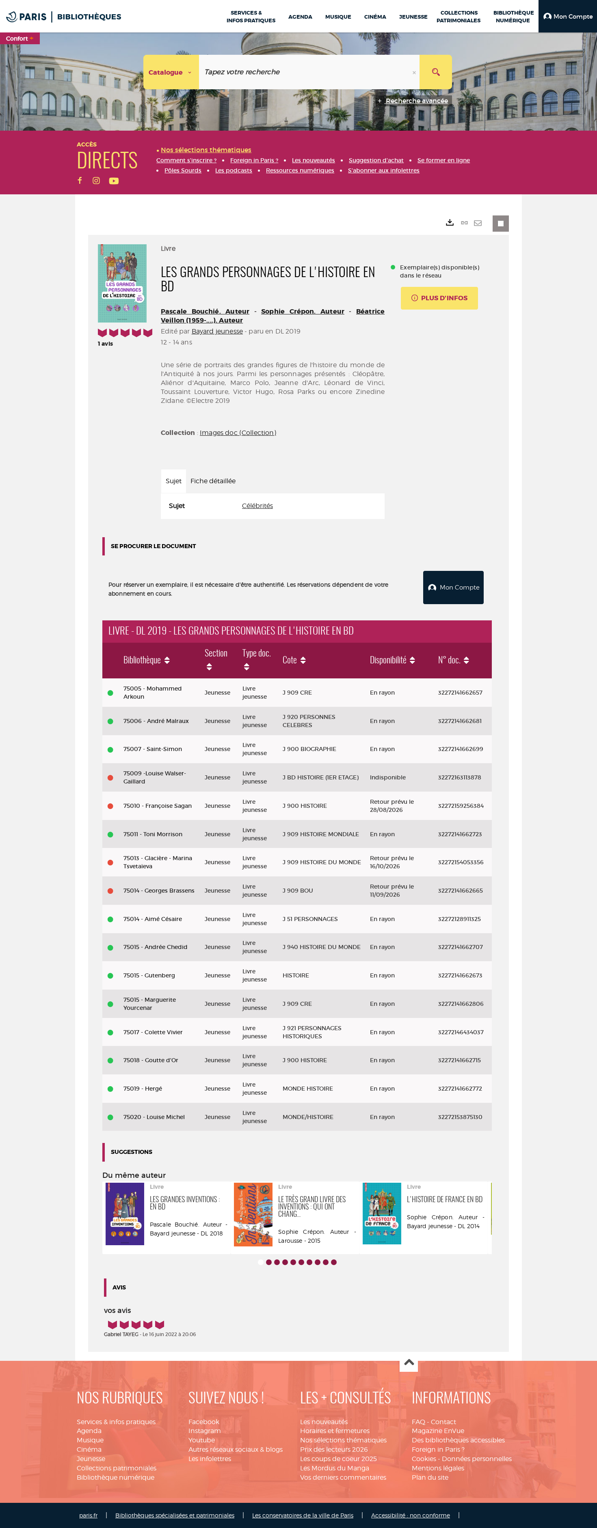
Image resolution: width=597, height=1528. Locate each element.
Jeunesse (91, 1459)
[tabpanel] (272, 506)
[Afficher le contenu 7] (309, 1262)
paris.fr (88, 1515)
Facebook (203, 1422)
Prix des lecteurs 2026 (334, 1449)
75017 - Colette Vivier (153, 1032)
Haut (409, 1363)
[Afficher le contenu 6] (301, 1262)
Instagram (204, 1431)
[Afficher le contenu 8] (317, 1262)
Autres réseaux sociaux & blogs (235, 1449)
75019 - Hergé (142, 1088)
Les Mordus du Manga (334, 1468)
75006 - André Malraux (156, 721)
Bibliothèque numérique (115, 1477)
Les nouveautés (324, 1422)
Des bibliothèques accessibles (458, 1440)
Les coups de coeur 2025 (338, 1459)
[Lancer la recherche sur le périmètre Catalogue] (436, 72)
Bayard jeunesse (217, 331)
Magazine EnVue (438, 1431)
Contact (443, 1422)
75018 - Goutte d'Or (150, 1060)
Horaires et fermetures (335, 1431)
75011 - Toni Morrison (152, 834)
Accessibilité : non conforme (410, 1515)
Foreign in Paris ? (438, 1449)
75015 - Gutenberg (149, 975)
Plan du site (430, 1477)
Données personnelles (477, 1459)
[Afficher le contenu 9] (326, 1262)
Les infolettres (209, 1459)
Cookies (424, 1459)
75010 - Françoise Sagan (157, 805)
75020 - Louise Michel (154, 1117)
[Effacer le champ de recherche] (415, 72)
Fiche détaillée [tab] (213, 481)
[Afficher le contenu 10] (334, 1262)
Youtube (201, 1440)
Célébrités (257, 506)
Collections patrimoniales (116, 1468)
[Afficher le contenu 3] (277, 1262)
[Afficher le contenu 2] (269, 1262)
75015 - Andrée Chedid (155, 947)
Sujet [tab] (174, 481)
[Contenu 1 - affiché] (261, 1262)
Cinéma (89, 1449)
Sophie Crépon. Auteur (302, 311)
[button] (568, 16)
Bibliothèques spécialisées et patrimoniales (174, 1515)
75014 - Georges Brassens (159, 890)
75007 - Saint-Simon (152, 749)
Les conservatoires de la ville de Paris (302, 1515)
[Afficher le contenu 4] (285, 1262)
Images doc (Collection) (238, 433)
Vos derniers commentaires (343, 1477)
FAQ (418, 1422)
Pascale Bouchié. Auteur (205, 311)
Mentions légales (438, 1468)
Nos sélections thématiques (343, 1440)
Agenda (89, 1431)
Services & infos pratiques (116, 1422)
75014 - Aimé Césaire (152, 919)
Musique (90, 1440)
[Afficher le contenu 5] (293, 1262)
